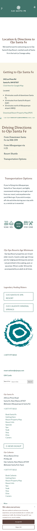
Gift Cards (8, 375)
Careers (9, 437)
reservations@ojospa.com (14, 370)
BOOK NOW (18, 225)
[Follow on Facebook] (5, 388)
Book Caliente (11, 475)
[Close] (34, 507)
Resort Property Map (14, 419)
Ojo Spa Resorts (11, 351)
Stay (7, 432)
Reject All (19, 527)
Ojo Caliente (9, 452)
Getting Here (11, 417)
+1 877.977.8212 (10, 409)
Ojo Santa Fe (9, 394)
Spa (7, 427)
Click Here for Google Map (13, 85)
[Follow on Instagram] (9, 388)
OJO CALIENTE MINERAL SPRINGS (17, 308)
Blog (5, 503)
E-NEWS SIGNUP (13, 446)
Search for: (7, 381)
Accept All (18, 522)
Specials (9, 425)
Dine (7, 435)
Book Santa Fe (11, 414)
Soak (7, 430)
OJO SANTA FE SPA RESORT (14, 296)
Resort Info (10, 422)
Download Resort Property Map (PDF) (18, 113)
